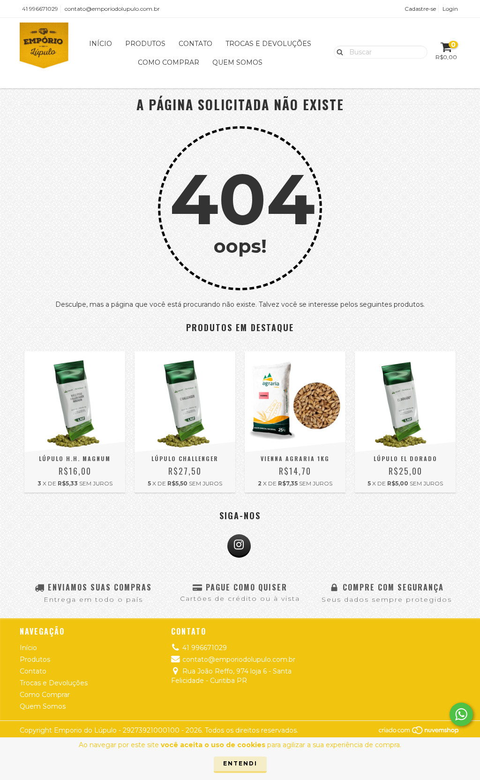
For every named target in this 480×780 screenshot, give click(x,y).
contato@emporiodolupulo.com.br (112, 8)
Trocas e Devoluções (268, 43)
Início (100, 43)
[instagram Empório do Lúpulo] (239, 546)
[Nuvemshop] (419, 732)
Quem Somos (237, 62)
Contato (195, 43)
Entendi (240, 763)
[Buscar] (338, 51)
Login (450, 8)
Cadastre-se (420, 8)
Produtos (145, 43)
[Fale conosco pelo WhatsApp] (461, 714)
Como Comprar (168, 62)
